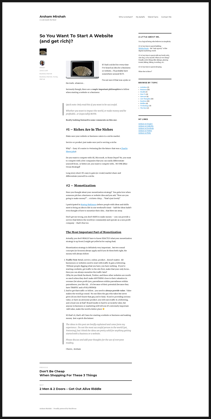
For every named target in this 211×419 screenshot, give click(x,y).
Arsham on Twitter (145, 131)
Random (143, 101)
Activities (143, 87)
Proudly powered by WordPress (65, 409)
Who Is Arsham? (126, 17)
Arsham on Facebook (146, 128)
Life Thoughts (145, 99)
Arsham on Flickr (144, 133)
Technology (144, 106)
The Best (143, 108)
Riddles (143, 103)
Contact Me (166, 17)
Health (142, 92)
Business (43, 74)
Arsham (42, 67)
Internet (49, 74)
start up (42, 79)
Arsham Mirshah (53, 16)
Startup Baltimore (89, 204)
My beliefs (140, 17)
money (55, 77)
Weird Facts (153, 17)
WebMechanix (143, 48)
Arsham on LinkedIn (145, 126)
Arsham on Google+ (145, 124)
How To (143, 94)
